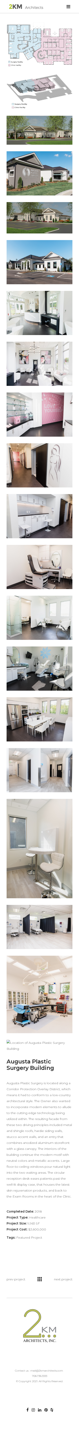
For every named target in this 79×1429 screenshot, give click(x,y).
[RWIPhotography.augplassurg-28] (39, 516)
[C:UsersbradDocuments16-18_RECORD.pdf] (39, 45)
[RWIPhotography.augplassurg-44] (39, 313)
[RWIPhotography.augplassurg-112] (39, 262)
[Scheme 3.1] (39, 130)
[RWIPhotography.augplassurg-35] (39, 668)
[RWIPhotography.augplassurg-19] (39, 364)
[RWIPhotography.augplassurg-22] (39, 567)
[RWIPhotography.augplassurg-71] (39, 848)
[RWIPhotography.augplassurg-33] (39, 618)
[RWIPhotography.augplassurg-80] (39, 770)
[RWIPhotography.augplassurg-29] (39, 465)
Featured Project (29, 1237)
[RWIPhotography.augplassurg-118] (39, 173)
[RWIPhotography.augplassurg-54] (39, 719)
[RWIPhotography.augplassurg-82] (39, 927)
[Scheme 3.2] (39, 217)
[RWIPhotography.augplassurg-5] (39, 414)
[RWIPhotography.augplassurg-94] (39, 994)
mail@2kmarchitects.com (46, 1370)
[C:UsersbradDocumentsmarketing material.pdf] (39, 91)
